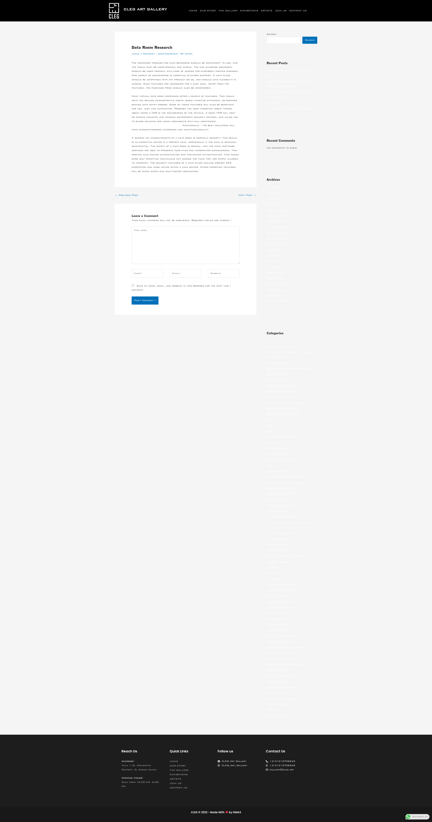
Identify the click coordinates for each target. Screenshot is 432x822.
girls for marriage (279, 488)
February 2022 (277, 210)
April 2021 (274, 267)
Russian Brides (277, 670)
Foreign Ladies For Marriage (286, 477)
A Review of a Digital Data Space (289, 108)
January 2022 (276, 215)
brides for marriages (281, 437)
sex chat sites (276, 681)
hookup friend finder (281, 494)
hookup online (276, 499)
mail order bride (278, 596)
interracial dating (279, 550)
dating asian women (280, 454)
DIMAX (237, 812)
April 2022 (274, 198)
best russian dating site (283, 408)
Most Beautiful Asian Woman (286, 647)
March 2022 (275, 204)
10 (268, 340)
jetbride (272, 567)
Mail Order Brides (279, 601)
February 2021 (277, 278)
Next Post (247, 195)
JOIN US (281, 10)
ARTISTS (266, 10)
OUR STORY (208, 10)
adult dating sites (279, 346)
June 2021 (274, 255)
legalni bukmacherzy (281, 590)
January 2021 (276, 284)
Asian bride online (279, 363)
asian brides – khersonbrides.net (290, 368)
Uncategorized (168, 53)
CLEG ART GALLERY (145, 9)
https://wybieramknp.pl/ (282, 533)
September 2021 (278, 238)
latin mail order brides (283, 584)
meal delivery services (282, 635)
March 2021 (275, 272)
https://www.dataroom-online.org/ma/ (156, 125)
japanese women (278, 562)
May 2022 (273, 193)
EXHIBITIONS (249, 10)
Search (271, 34)
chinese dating (277, 448)
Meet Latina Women (280, 641)
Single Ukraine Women (282, 687)
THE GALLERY (228, 10)
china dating (275, 442)
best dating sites (278, 380)
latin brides (275, 573)
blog (270, 425)
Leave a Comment (143, 53)
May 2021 (273, 261)
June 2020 (274, 295)
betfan (271, 420)
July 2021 (274, 249)
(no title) (273, 103)
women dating (276, 715)
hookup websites (278, 511)
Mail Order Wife (278, 618)
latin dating (275, 579)
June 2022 (274, 187)
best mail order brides (282, 397)
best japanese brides (281, 391)
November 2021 (277, 227)
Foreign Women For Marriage (286, 482)
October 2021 (276, 232)
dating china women (280, 459)
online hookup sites (280, 653)
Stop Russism (276, 693)
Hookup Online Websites (283, 505)
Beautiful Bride (277, 374)
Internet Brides (277, 544)
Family (270, 465)
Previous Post (126, 195)
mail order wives (278, 624)
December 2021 (277, 221)
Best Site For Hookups (283, 414)
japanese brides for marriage (287, 556)
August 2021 (276, 244)
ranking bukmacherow (281, 658)
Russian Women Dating (282, 676)
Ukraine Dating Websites (283, 698)
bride (270, 431)
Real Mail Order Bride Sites (286, 664)
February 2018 (277, 301)
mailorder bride (277, 630)
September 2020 (278, 289)
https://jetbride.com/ (281, 516)
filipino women (276, 471)
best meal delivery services (286, 402)
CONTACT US (298, 10)
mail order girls (278, 613)
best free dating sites (282, 385)
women (271, 710)
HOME (193, 10)
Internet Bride (277, 539)
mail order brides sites (283, 607)
